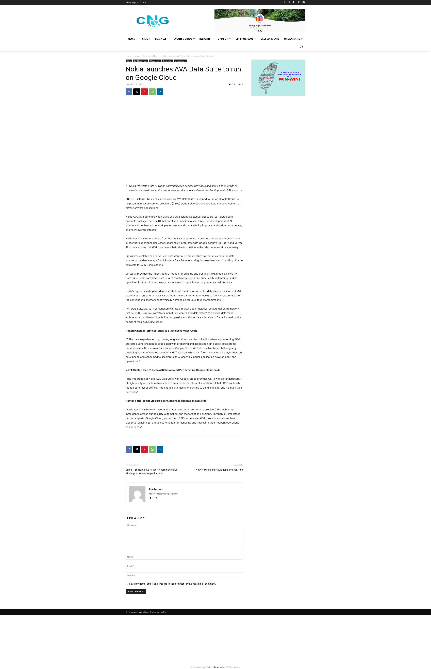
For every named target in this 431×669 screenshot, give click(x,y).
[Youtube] (303, 2)
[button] (301, 47)
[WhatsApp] (152, 91)
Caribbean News (150, 56)
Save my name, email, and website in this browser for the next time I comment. (172, 583)
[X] (299, 2)
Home (128, 56)
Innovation (167, 61)
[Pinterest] (144, 91)
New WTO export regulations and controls (219, 469)
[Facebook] (285, 2)
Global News (155, 61)
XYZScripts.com (233, 667)
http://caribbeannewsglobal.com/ (163, 494)
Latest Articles (180, 61)
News (137, 56)
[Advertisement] (215, 640)
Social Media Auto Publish (202, 667)
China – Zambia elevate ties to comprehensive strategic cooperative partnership (151, 471)
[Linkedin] (294, 2)
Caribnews (155, 489)
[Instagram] (289, 2)
